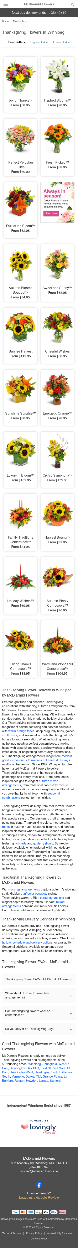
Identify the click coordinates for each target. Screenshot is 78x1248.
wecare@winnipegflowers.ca (39, 1171)
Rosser (19, 1080)
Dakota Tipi (33, 1076)
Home (5, 21)
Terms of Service (11, 1233)
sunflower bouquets (34, 893)
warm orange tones (21, 731)
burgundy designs (52, 897)
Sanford (55, 1080)
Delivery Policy (39, 1238)
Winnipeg (34, 1064)
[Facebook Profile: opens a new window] (39, 1185)
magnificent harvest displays (50, 760)
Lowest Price (61, 42)
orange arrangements (25, 889)
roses (6, 826)
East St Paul (49, 1068)
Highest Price (39, 42)
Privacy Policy (34, 1233)
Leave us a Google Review (39, 1197)
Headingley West (21, 1072)
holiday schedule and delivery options (27, 942)
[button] (69, 1238)
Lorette (43, 1080)
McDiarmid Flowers (39, 4)
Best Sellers (16, 42)
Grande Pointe (52, 1076)
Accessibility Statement (60, 1233)
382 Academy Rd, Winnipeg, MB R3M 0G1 (39, 1163)
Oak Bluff (32, 1068)
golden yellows (43, 843)
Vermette (18, 1076)
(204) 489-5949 (39, 1167)
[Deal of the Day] (57, 207)
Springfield (49, 1064)
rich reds (20, 843)
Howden (31, 1080)
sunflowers (9, 735)
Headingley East (46, 1072)
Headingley (17, 1068)
